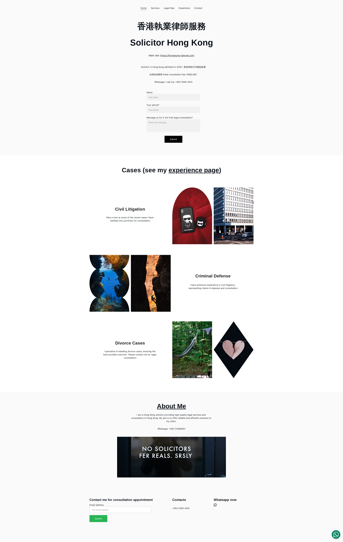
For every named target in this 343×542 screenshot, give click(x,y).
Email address (97, 505)
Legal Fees (169, 8)
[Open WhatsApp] (336, 534)
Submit (173, 139)
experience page (194, 170)
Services (155, 8)
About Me (171, 406)
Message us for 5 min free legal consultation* (170, 117)
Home (144, 8)
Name (149, 92)
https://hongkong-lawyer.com (177, 55)
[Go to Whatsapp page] (215, 504)
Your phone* (153, 105)
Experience (184, 8)
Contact (198, 8)
